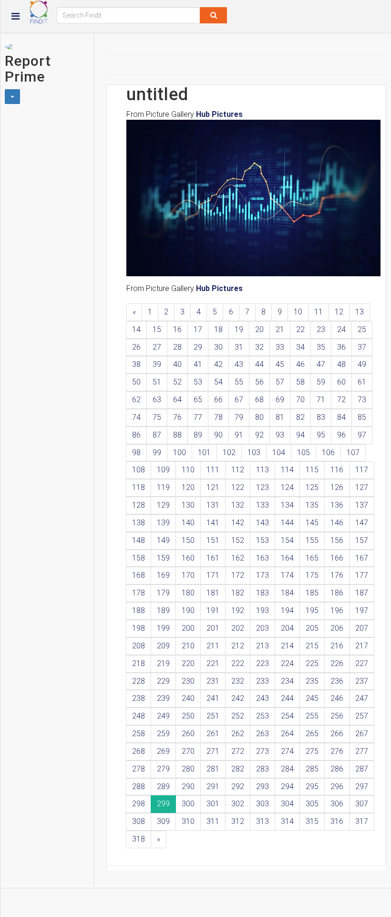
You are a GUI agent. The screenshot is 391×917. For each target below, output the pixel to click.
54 (218, 381)
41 (198, 364)
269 (163, 751)
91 (239, 434)
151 (212, 540)
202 (237, 628)
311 (212, 821)
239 (163, 698)
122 (237, 487)
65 (198, 399)
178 (138, 592)
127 (361, 487)
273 (262, 751)
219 (163, 663)
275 (312, 751)
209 (163, 645)
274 (287, 751)
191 (212, 610)
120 (188, 487)
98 (136, 452)
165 (312, 558)
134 (287, 505)
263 (262, 733)
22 (300, 329)
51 (157, 381)
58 (300, 381)
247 (361, 698)
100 (179, 452)
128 (138, 505)
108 (138, 469)
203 (262, 628)
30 (218, 347)
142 (237, 522)
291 (212, 786)
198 (138, 628)
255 (312, 715)
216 (336, 645)
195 (312, 610)
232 (237, 681)
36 (341, 347)
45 (280, 364)
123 (262, 487)
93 (280, 434)
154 (287, 540)
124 (287, 487)
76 (177, 417)
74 (136, 417)
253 (262, 715)
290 (188, 786)
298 (138, 803)
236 (336, 681)
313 (262, 821)
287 (361, 768)
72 (341, 399)
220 (188, 663)
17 (198, 329)
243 (262, 698)
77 (198, 417)
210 (188, 645)
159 (163, 558)
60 (341, 381)
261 (212, 733)
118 (138, 487)
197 (361, 610)
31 (239, 347)
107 (353, 452)
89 (198, 434)
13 (359, 311)
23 (321, 329)
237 (361, 681)
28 (177, 347)
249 (163, 715)
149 (163, 540)
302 (237, 803)
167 (361, 558)
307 (361, 803)
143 (262, 522)
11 (318, 311)
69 (280, 399)
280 (188, 768)
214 (287, 645)
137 (361, 505)
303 (262, 803)
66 (218, 399)
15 (157, 329)
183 (262, 592)
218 (138, 663)
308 (138, 821)
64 (177, 399)
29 (198, 347)
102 (229, 452)
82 (300, 417)
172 (237, 575)
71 (321, 399)
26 (136, 347)
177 (361, 575)
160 (188, 558)
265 (312, 733)
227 (361, 663)
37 (362, 347)
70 (300, 399)
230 (188, 681)
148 (138, 540)
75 (157, 417)
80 (259, 417)
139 (163, 522)
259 (163, 733)
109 (163, 469)
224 (287, 663)
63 (157, 399)
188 (138, 610)
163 (262, 558)
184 (287, 592)
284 (287, 768)
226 (336, 663)
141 (212, 522)
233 (262, 681)
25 (362, 329)
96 (341, 434)
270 (188, 751)
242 (237, 698)
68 (259, 399)
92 (259, 434)
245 (312, 698)
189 (163, 610)
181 (212, 592)
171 (212, 575)
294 (287, 786)
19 (239, 329)
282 (237, 768)
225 (312, 663)
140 (188, 522)
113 (262, 469)
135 (312, 505)
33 (280, 347)
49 (362, 364)
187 (361, 592)
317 (361, 821)
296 (336, 786)
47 (321, 364)
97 (362, 434)
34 (300, 347)
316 (336, 821)
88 (177, 434)
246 (336, 698)
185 (312, 592)
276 (336, 751)
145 (312, 522)
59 (321, 381)
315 (312, 821)
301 (212, 803)
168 (138, 575)
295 (312, 786)
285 (312, 768)
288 (138, 786)
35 (321, 347)
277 (361, 751)
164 (287, 558)
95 (321, 434)
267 (361, 733)
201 (212, 628)
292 (237, 786)
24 (341, 329)
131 (212, 505)
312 (237, 821)
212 (237, 645)
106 (328, 452)
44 (259, 364)
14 (136, 329)
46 (300, 364)
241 (212, 698)
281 (212, 768)
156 (336, 540)
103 (253, 452)
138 (138, 522)
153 (262, 540)
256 (336, 715)
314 (287, 821)
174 (287, 575)
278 (138, 768)
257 (361, 715)
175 (312, 575)
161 (212, 558)
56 (259, 381)
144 (287, 522)
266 (336, 733)
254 (287, 715)
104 (278, 452)
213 (262, 645)
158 (138, 558)
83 (321, 417)
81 (280, 417)
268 (138, 751)
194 (287, 610)
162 (237, 558)
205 (312, 628)
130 (188, 505)
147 (361, 522)
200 (188, 628)
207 (361, 628)
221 (212, 663)
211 (212, 645)
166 (336, 558)
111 (212, 469)
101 (204, 452)
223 (262, 663)
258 (138, 733)
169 (163, 575)
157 (361, 540)
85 (362, 417)
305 (312, 803)
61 (362, 381)
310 (188, 821)
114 (287, 469)
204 (287, 628)
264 (287, 733)
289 (163, 786)
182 (237, 592)
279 (163, 768)
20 (259, 329)
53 (198, 381)
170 (188, 575)
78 (218, 417)
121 (212, 487)
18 (218, 329)
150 (188, 540)
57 (280, 381)
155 (312, 540)
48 (341, 364)
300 (188, 803)
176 (336, 575)
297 (361, 786)
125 (312, 487)
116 (336, 469)
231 (212, 681)
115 (312, 469)
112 (237, 469)
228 (138, 681)
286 (336, 768)
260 (188, 733)
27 (157, 347)
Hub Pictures (219, 114)
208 (138, 645)
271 (212, 751)
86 (136, 434)
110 (188, 469)
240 (188, 698)
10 (298, 311)
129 (163, 505)
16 (177, 329)
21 (280, 329)
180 (188, 592)
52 (177, 381)
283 (262, 768)
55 (239, 381)
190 (188, 610)
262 (237, 733)
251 (212, 715)
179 (163, 592)
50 (136, 381)
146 (336, 522)
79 (239, 417)
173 (262, 575)
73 (362, 399)
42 (218, 364)
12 (339, 311)
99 (157, 452)
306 (336, 803)
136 (336, 505)
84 (341, 417)
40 (177, 364)
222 (237, 663)
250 (188, 715)
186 (336, 592)
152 (237, 540)
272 (237, 751)
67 (239, 399)
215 (312, 645)
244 (287, 698)
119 (163, 487)
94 (300, 434)
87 (157, 434)
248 (138, 715)
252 (237, 715)
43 (239, 364)
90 (218, 434)
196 (336, 610)
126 (336, 487)
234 (287, 681)
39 (157, 364)
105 (303, 452)
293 (262, 786)
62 (136, 399)
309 (163, 821)
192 (237, 610)
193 (262, 610)
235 (312, 681)
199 (163, 628)
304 (287, 803)
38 (136, 364)
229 (163, 681)
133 (262, 505)
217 (361, 645)
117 (361, 469)
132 (237, 505)
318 (138, 839)
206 (336, 628)
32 (259, 347)
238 (138, 698)
